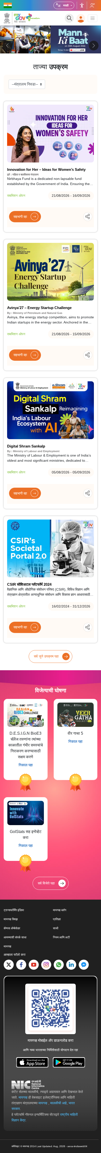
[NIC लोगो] (28, 1084)
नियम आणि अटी (61, 937)
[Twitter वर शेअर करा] (83, 216)
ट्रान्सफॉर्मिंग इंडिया (14, 910)
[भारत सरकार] (8, 5)
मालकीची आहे (58, 1103)
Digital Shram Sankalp (26, 446)
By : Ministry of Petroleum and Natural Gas (34, 312)
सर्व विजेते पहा (46, 883)
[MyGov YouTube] (34, 965)
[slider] (50, 42)
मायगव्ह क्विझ (11, 919)
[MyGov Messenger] (84, 965)
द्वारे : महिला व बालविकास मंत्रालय (22, 174)
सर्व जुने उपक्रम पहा (46, 656)
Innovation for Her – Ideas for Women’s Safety (46, 169)
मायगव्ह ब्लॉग (59, 910)
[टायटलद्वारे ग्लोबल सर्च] (69, 18)
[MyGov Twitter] (9, 965)
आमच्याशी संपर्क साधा (15, 937)
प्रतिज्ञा (57, 919)
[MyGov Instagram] (46, 965)
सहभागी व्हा (20, 217)
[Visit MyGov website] (50, 1008)
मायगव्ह (7, 946)
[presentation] (7, 45)
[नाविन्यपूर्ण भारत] (34, 17)
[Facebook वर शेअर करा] (74, 216)
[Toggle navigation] (92, 18)
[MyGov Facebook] (21, 965)
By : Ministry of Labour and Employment (33, 451)
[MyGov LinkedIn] (71, 965)
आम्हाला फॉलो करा (92, 5)
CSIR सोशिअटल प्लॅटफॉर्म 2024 (29, 584)
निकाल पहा (26, 765)
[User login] (80, 18)
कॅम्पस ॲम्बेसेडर (12, 928)
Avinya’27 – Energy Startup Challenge (39, 308)
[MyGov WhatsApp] (59, 965)
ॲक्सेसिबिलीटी (82, 5)
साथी (55, 928)
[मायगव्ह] (15, 18)
